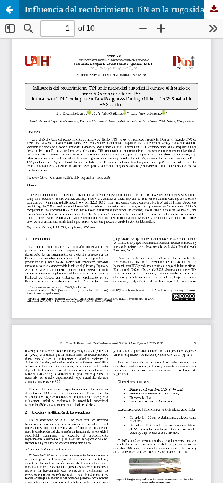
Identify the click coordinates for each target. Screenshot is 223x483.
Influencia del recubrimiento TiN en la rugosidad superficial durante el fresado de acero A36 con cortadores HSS (124, 9)
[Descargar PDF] (213, 9)
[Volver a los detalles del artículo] (9, 9)
